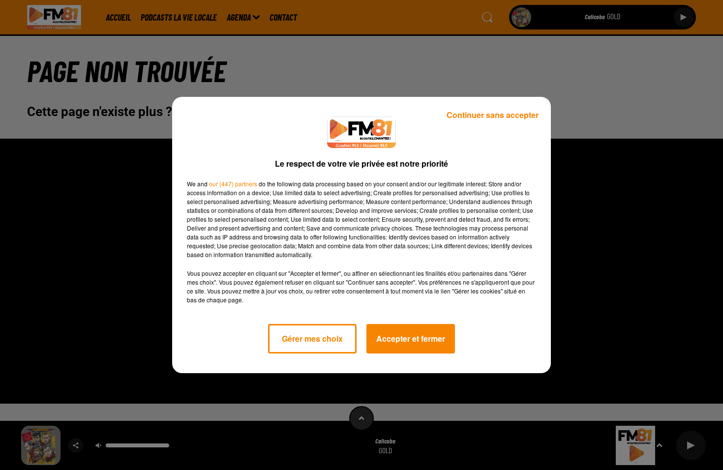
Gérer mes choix (312, 338)
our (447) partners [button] (233, 183)
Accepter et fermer (410, 338)
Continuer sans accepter (493, 114)
